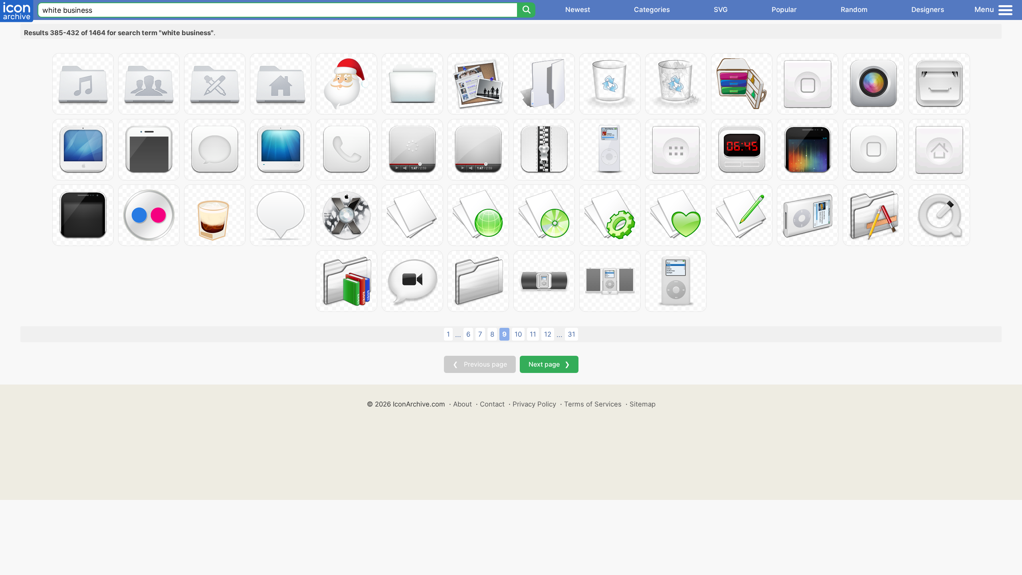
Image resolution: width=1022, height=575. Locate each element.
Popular (784, 10)
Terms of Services (593, 404)
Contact (492, 404)
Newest (577, 10)
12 (547, 334)
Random (854, 10)
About (462, 404)
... (458, 335)
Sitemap (643, 404)
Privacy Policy (534, 404)
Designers (927, 10)
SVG (721, 10)
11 (533, 334)
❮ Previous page (480, 364)
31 (571, 334)
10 (518, 334)
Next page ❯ (549, 364)
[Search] (526, 10)
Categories (652, 10)
